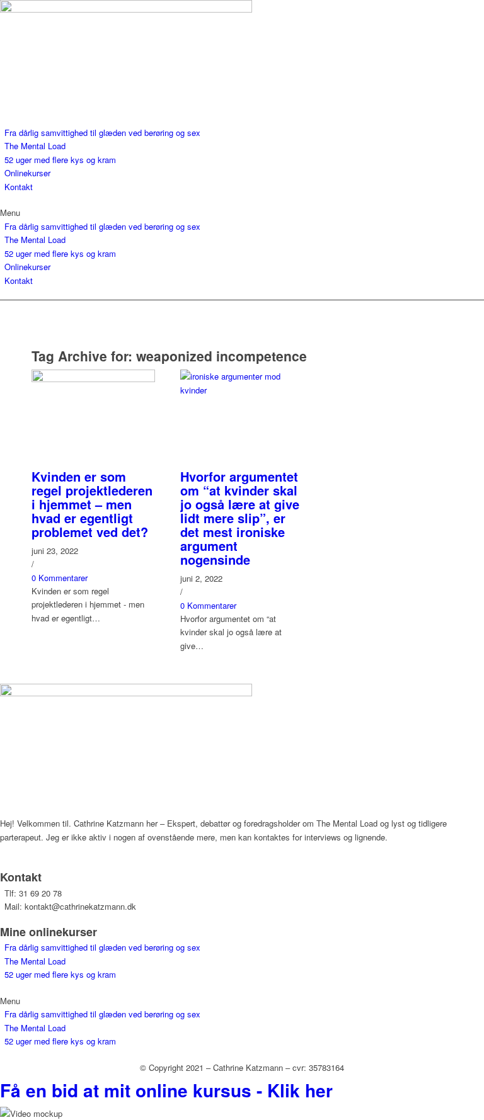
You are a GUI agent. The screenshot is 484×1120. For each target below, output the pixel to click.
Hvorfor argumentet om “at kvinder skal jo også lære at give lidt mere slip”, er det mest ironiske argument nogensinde (239, 517)
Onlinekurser (27, 173)
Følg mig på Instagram (41, 857)
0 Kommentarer (60, 578)
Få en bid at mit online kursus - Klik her (166, 1090)
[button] (242, 212)
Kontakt (18, 187)
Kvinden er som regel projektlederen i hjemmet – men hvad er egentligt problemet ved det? (92, 504)
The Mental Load (35, 146)
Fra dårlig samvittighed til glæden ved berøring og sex (102, 133)
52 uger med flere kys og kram (60, 160)
